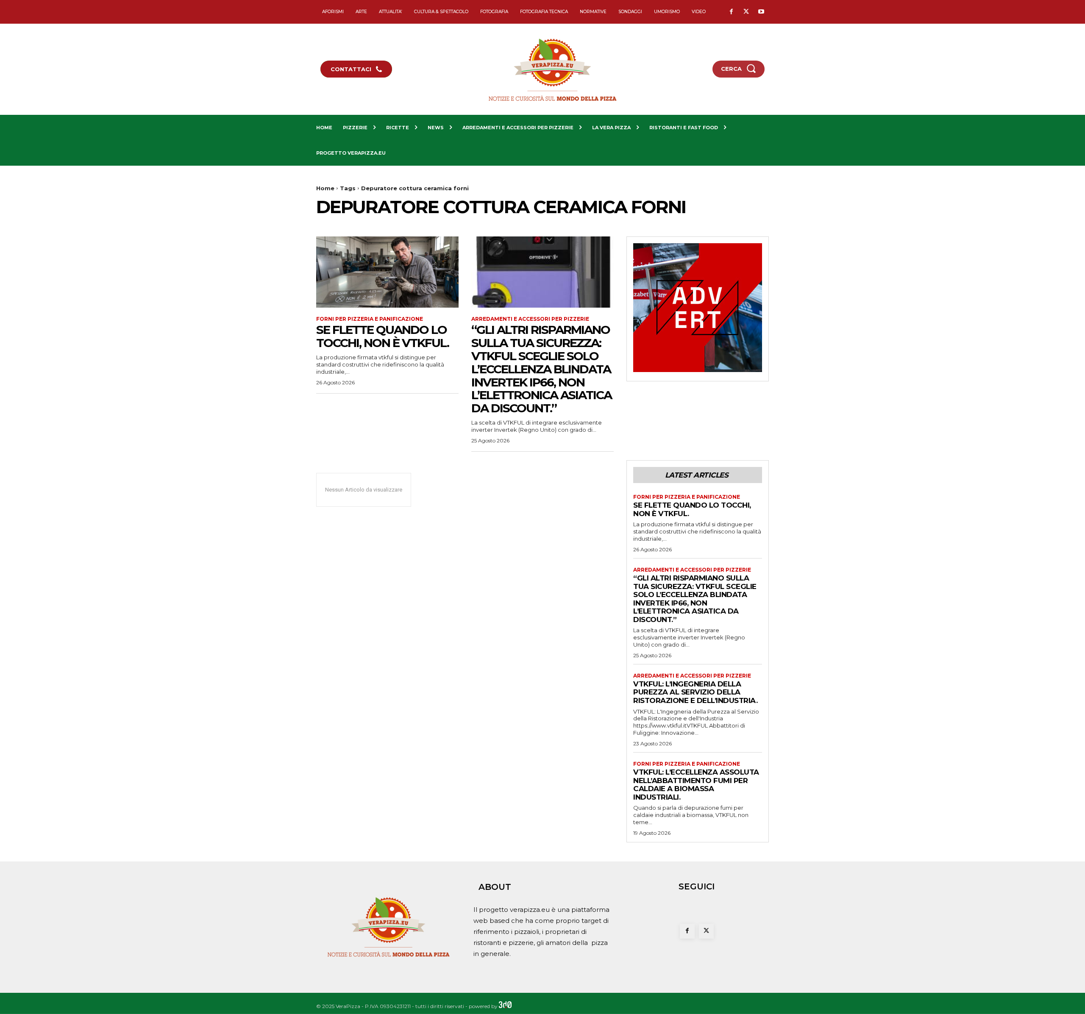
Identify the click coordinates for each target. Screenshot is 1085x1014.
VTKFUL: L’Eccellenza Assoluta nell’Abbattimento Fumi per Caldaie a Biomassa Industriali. (696, 784)
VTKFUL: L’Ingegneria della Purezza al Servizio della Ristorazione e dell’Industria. (695, 692)
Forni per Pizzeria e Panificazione (369, 319)
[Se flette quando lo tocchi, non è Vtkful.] (387, 272)
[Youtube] (761, 12)
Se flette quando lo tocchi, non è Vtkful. (382, 336)
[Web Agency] (505, 1006)
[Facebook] (731, 12)
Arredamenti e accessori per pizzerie (530, 319)
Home (325, 188)
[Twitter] (746, 12)
